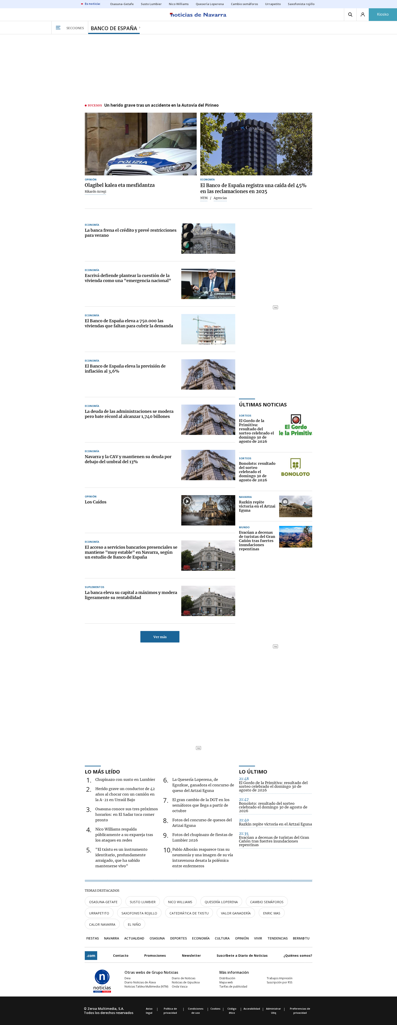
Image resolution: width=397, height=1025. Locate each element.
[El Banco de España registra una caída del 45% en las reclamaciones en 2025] (256, 144)
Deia (127, 978)
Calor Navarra (102, 924)
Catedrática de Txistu (189, 913)
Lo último (253, 771)
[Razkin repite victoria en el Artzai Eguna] (295, 506)
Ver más (160, 637)
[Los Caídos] (208, 510)
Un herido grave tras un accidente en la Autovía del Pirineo (161, 105)
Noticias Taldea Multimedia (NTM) (146, 986)
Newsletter (191, 955)
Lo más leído (102, 771)
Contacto (120, 955)
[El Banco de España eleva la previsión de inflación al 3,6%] (208, 374)
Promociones (155, 955)
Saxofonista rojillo (139, 913)
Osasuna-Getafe (103, 902)
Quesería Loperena (221, 902)
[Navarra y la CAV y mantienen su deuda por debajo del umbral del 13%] (208, 465)
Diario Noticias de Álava (140, 982)
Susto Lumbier (143, 902)
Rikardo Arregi (95, 192)
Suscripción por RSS (279, 982)
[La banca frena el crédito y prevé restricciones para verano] (208, 238)
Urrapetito (99, 913)
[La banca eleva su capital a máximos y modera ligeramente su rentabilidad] (208, 601)
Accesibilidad (252, 1008)
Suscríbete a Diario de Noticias (242, 955)
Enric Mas (271, 913)
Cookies (215, 1008)
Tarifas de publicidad (233, 986)
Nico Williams (180, 902)
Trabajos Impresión (279, 978)
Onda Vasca (179, 986)
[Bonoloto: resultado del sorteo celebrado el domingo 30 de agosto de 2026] (295, 472)
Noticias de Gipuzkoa (186, 982)
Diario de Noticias (183, 978)
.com (91, 955)
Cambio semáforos (267, 902)
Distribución (227, 978)
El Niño (134, 924)
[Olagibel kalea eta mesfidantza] (141, 144)
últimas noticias (263, 404)
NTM (204, 198)
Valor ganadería (236, 913)
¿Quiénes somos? (298, 955)
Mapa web (226, 982)
